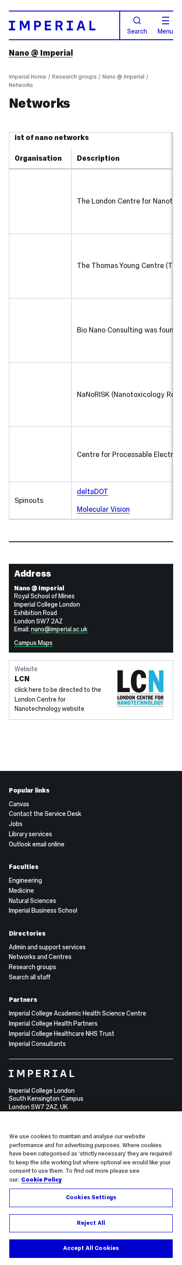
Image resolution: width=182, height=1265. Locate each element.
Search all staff (29, 977)
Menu (165, 30)
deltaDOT (92, 491)
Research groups (74, 76)
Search (137, 30)
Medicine (21, 891)
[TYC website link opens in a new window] (43, 287)
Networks (21, 85)
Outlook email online (36, 844)
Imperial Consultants (37, 1044)
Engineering (25, 880)
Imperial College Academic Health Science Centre (77, 1013)
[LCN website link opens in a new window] (43, 223)
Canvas (19, 804)
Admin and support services (47, 947)
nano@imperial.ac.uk (59, 629)
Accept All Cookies (91, 1248)
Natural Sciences (32, 901)
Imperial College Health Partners (53, 1023)
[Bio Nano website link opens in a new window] (43, 352)
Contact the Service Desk (45, 814)
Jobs (16, 824)
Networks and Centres (40, 957)
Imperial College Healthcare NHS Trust (61, 1034)
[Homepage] (64, 25)
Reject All (91, 1223)
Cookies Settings (91, 1197)
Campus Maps (33, 643)
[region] (91, 1188)
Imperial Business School (43, 910)
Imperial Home (27, 76)
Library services (30, 834)
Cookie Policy (41, 1179)
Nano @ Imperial (41, 53)
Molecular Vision (103, 509)
